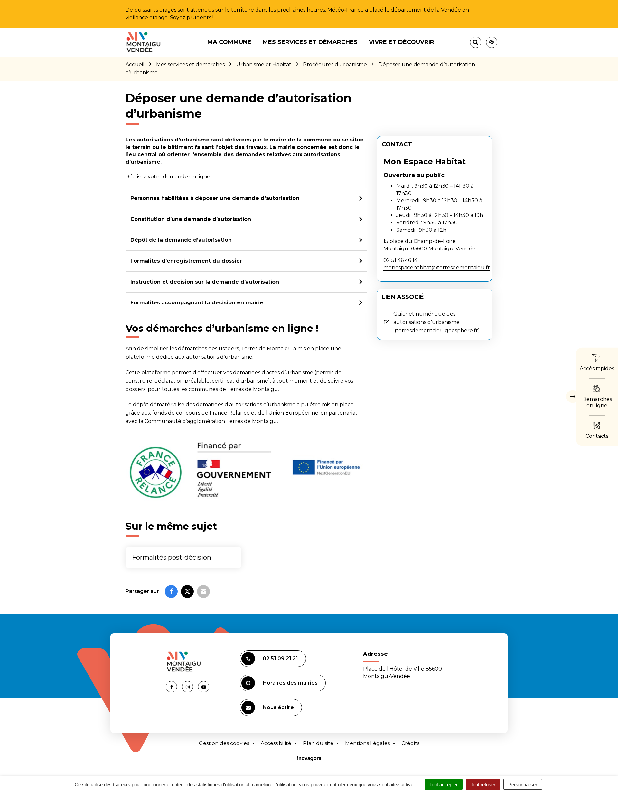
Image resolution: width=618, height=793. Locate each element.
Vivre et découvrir (401, 42)
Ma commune (229, 42)
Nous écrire (278, 707)
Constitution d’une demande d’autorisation (190, 219)
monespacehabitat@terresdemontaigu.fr (436, 268)
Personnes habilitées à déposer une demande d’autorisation (214, 198)
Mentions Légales (367, 743)
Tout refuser (483, 784)
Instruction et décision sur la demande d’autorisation (204, 282)
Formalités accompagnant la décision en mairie (196, 303)
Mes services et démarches (310, 42)
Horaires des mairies (290, 683)
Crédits (410, 743)
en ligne (199, 177)
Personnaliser (522, 784)
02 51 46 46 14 (400, 260)
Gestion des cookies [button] (224, 743)
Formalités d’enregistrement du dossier (186, 261)
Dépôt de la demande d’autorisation (181, 240)
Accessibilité (276, 743)
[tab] (246, 198)
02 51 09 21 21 (280, 658)
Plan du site (318, 743)
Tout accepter (443, 784)
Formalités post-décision (171, 557)
